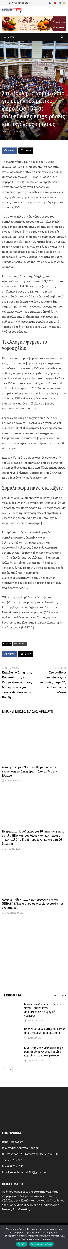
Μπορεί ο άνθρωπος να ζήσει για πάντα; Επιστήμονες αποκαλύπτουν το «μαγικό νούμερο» (44, 1010)
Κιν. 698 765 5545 (12, 1166)
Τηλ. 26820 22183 (12, 1160)
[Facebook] (50, 3)
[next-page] (10, 1069)
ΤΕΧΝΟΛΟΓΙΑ (11, 995)
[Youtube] (55, 3)
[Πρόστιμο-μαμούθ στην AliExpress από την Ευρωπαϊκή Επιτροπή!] (12, 1029)
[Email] (64, 3)
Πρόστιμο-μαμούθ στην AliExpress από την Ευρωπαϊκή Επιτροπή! (44, 1030)
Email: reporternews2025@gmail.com (25, 1172)
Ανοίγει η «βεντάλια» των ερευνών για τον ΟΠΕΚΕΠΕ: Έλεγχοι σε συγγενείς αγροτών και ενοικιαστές (32, 903)
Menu (10, 36)
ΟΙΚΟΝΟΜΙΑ (8, 86)
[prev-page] (4, 1069)
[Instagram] (60, 3)
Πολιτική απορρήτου (41, 1244)
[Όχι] (64, 1237)
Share (11, 150)
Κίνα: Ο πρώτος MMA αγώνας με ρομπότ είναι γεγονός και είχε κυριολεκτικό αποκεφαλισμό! (43, 1051)
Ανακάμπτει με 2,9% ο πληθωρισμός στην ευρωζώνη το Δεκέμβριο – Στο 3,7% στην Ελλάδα (29, 771)
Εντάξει (22, 1244)
